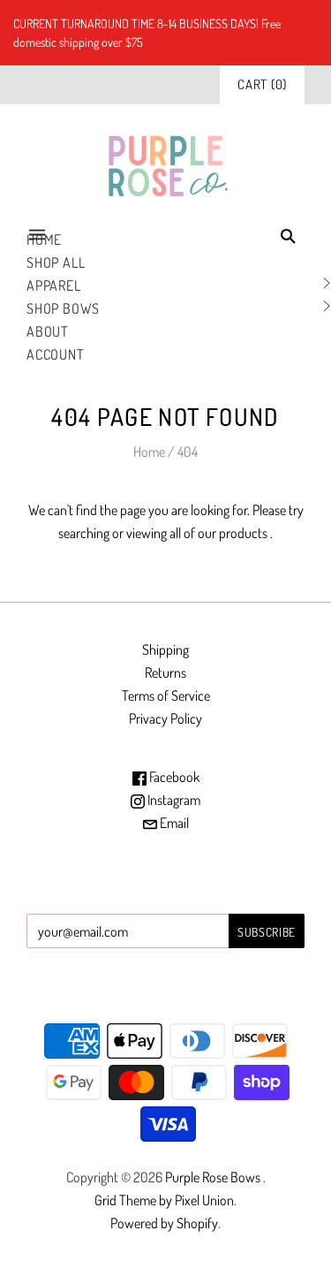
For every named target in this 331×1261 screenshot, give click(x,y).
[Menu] (37, 235)
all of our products (218, 533)
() (262, 84)
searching (83, 533)
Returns (165, 672)
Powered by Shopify (164, 1223)
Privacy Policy (165, 718)
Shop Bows (63, 308)
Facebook (173, 777)
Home (149, 451)
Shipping (165, 649)
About (47, 331)
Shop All (55, 262)
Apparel (53, 285)
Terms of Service (166, 695)
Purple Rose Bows (214, 1177)
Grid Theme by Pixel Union (164, 1200)
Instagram (172, 800)
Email (173, 823)
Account (55, 354)
